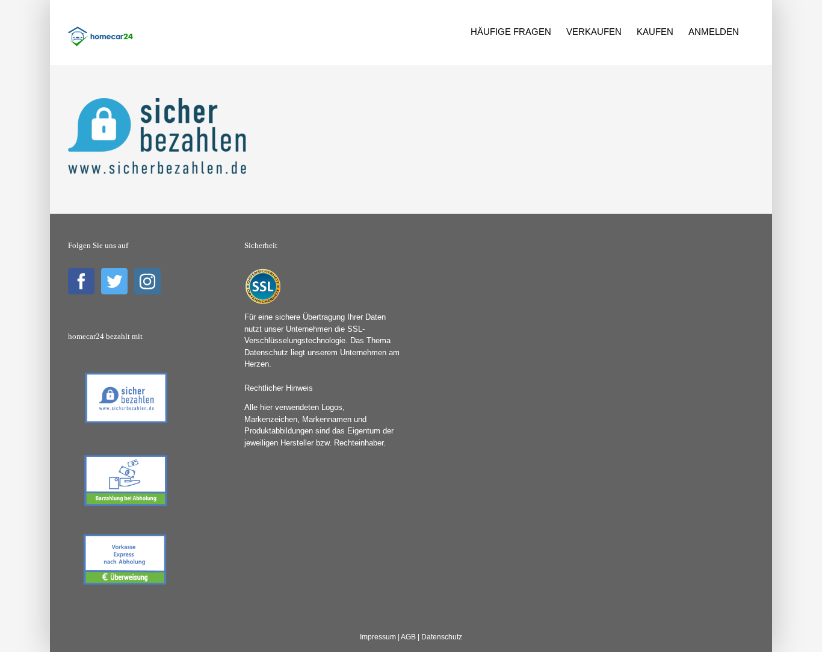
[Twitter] (114, 281)
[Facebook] (81, 281)
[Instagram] (147, 281)
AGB (408, 637)
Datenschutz (441, 637)
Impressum (378, 637)
